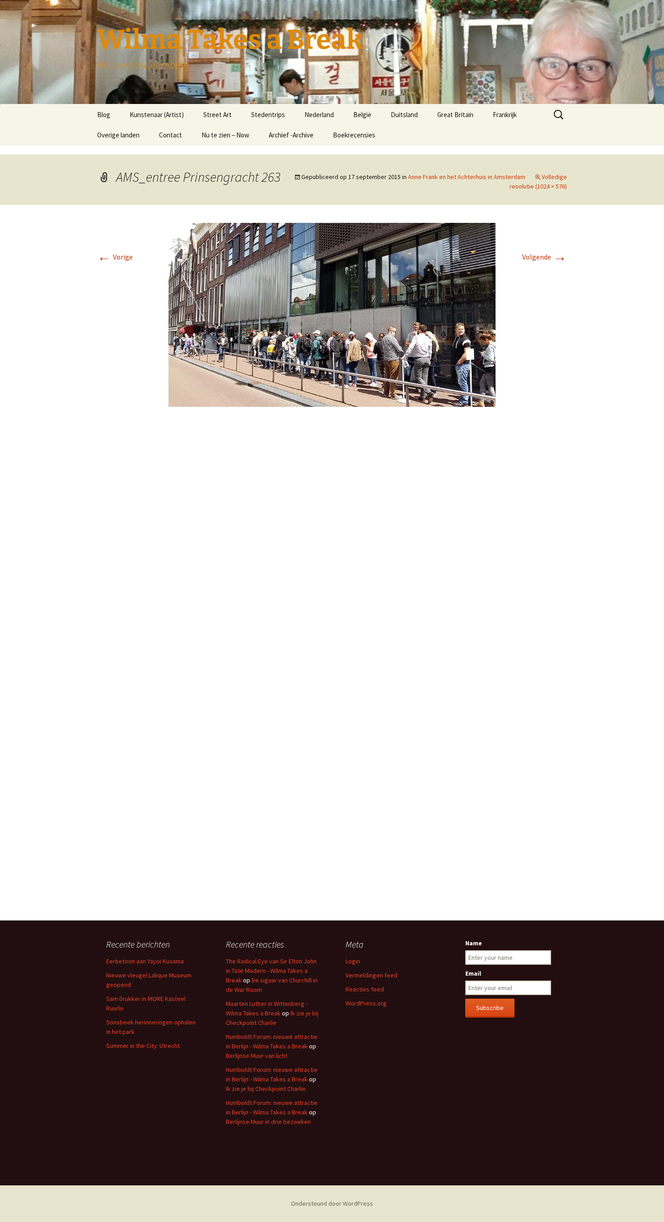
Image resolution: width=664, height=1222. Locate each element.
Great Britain (455, 114)
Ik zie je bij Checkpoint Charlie (266, 1089)
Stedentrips (268, 114)
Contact (170, 135)
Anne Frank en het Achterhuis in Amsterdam (466, 177)
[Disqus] (332, 549)
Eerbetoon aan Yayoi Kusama (145, 961)
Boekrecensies (354, 135)
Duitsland (404, 114)
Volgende (544, 256)
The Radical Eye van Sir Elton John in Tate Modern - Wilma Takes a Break (271, 970)
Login (353, 961)
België (362, 114)
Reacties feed (365, 989)
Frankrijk (505, 114)
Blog (103, 114)
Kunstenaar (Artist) (157, 114)
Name (473, 943)
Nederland (319, 114)
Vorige (115, 256)
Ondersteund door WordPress (332, 1203)
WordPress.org (366, 1003)
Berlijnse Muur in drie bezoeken (268, 1122)
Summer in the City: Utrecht (143, 1046)
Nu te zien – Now (225, 135)
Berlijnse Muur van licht (256, 1056)
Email (473, 973)
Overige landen (118, 135)
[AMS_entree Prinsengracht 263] (332, 314)
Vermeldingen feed (371, 975)
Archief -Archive (291, 135)
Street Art (217, 114)
